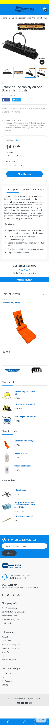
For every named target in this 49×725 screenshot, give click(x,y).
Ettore (4, 83)
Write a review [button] (24, 279)
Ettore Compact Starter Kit (24, 393)
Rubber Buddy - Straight (12, 303)
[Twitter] (8, 595)
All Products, (19, 123)
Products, (8, 128)
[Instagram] (13, 595)
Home (4, 18)
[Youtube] (18, 595)
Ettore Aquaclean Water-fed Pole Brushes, (24, 124)
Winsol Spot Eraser (22, 466)
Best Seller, (29, 123)
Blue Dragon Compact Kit (25, 417)
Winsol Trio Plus (21, 453)
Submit (9, 553)
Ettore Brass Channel (23, 516)
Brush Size (10, 161)
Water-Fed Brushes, (21, 128)
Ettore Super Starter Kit (24, 404)
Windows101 (7, 300)
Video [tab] (26, 189)
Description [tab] (13, 189)
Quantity (9, 152)
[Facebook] (3, 595)
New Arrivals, (39, 125)
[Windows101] (24, 9)
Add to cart (26, 174)
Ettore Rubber (20, 490)
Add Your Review (8, 95)
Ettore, (37, 123)
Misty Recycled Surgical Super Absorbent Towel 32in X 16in (24, 504)
